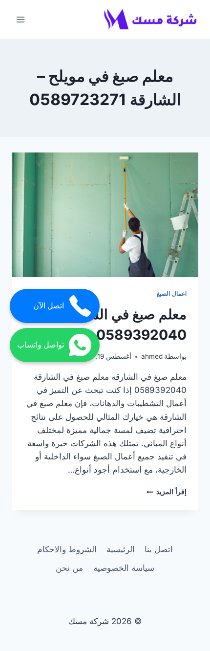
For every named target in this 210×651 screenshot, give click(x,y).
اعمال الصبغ (172, 293)
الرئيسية (120, 549)
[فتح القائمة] (21, 19)
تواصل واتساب (40, 345)
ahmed (152, 356)
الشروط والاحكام (67, 549)
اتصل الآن (48, 306)
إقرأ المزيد (167, 492)
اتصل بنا (159, 549)
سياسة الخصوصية (123, 568)
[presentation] (105, 214)
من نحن (69, 568)
